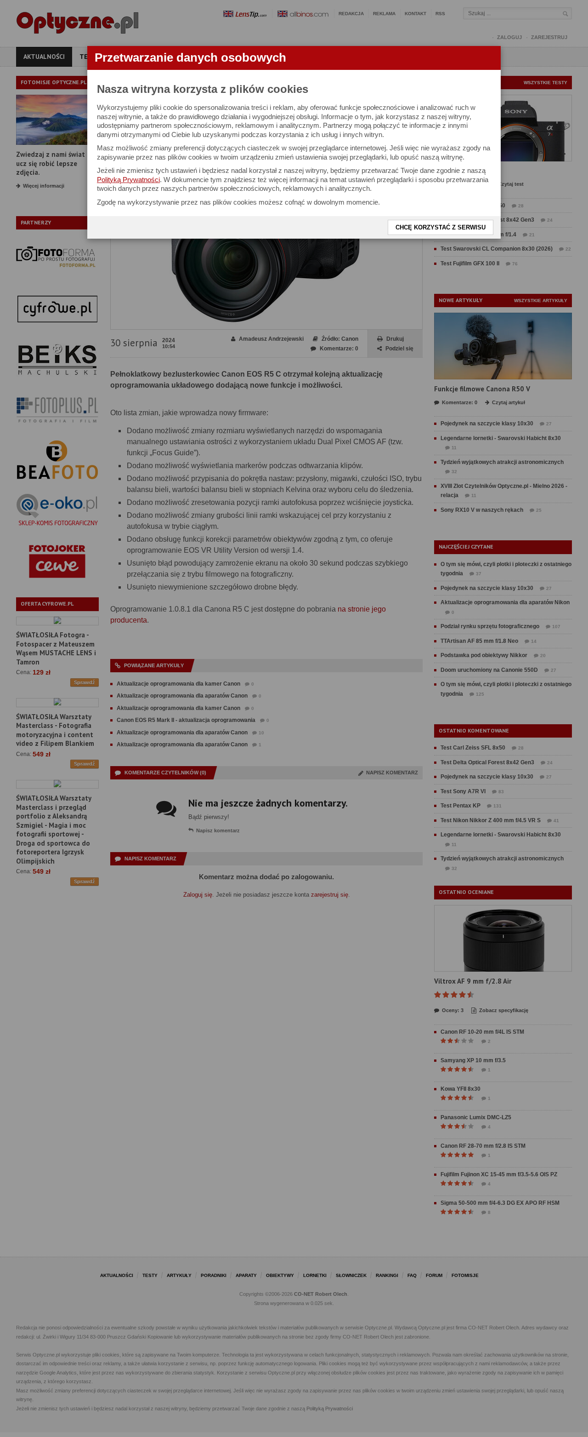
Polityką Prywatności (128, 179)
